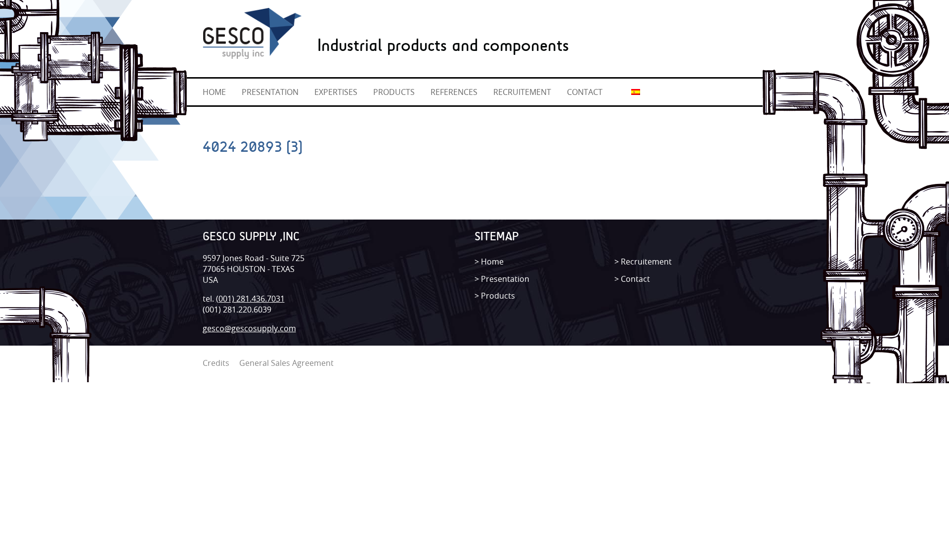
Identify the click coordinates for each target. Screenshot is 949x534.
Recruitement (646, 261)
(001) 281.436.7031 (250, 298)
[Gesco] (252, 30)
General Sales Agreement (286, 362)
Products (498, 295)
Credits (216, 362)
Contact (635, 278)
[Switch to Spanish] (635, 91)
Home (492, 261)
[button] (206, 3)
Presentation (505, 278)
